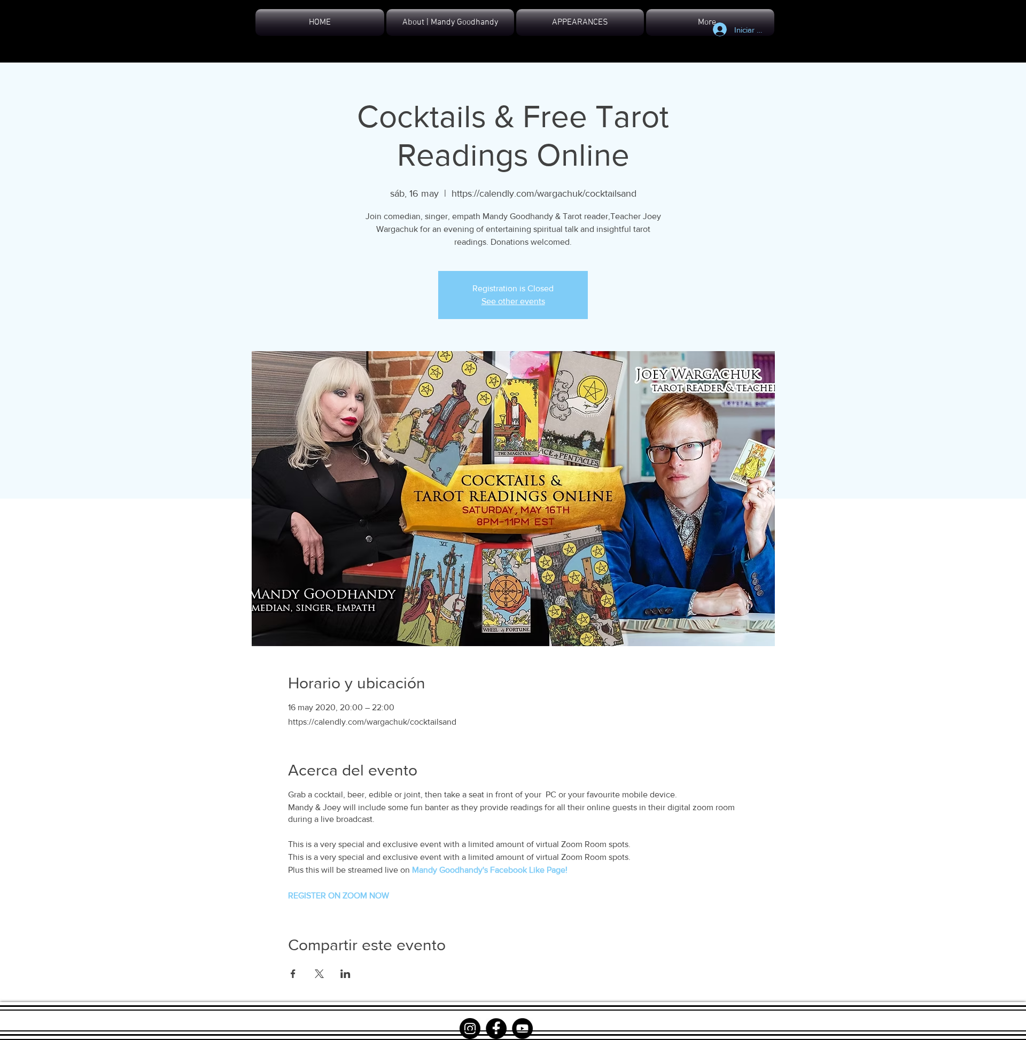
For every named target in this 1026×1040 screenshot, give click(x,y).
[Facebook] (496, 1028)
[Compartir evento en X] (319, 973)
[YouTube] (522, 1028)
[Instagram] (470, 1028)
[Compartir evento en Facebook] (293, 973)
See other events (513, 301)
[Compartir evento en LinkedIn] (345, 973)
